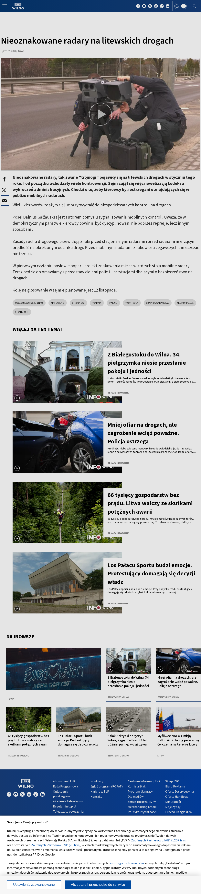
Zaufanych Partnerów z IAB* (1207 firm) (158, 840)
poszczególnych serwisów (126, 863)
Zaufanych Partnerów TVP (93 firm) (55, 845)
